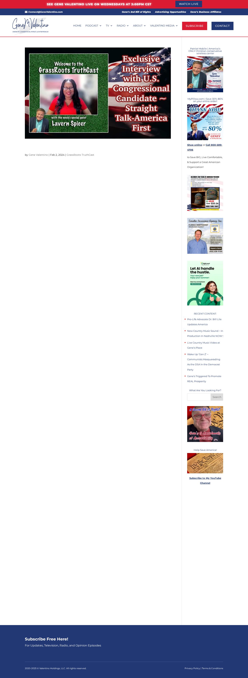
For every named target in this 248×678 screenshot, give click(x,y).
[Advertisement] (205, 555)
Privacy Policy (193, 668)
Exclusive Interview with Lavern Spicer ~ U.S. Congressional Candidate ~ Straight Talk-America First (95, 147)
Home (77, 25)
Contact (222, 26)
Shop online (194, 144)
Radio (121, 25)
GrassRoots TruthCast (80, 154)
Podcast (91, 25)
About (138, 25)
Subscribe (195, 26)
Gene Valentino (38, 154)
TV (107, 25)
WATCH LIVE (188, 4)
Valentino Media (162, 25)
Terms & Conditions (212, 668)
